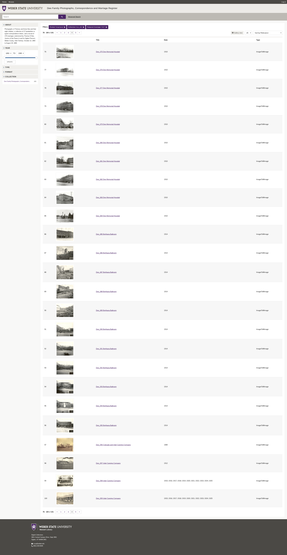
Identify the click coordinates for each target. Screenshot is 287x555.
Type (7, 67)
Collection (10, 77)
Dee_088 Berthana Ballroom (106, 291)
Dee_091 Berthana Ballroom (106, 349)
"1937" (96, 27)
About (8, 25)
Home (4, 2)
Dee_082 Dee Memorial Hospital (108, 179)
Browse (11, 2)
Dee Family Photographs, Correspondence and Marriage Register (82, 8)
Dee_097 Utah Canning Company (108, 463)
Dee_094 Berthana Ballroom (106, 406)
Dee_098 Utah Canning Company (108, 481)
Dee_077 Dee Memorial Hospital (108, 88)
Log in (284, 2)
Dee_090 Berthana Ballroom (106, 329)
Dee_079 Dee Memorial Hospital (108, 124)
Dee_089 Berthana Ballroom (106, 310)
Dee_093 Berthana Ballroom (106, 387)
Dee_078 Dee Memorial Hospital (108, 106)
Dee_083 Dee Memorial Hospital (108, 197)
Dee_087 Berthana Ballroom (106, 272)
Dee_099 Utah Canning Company (108, 498)
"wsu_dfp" (75, 27)
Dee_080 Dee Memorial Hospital (108, 143)
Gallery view (237, 33)
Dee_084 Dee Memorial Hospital (108, 216)
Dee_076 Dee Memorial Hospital (108, 70)
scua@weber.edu (38, 543)
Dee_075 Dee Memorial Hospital (108, 52)
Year (7, 48)
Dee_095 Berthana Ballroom (106, 425)
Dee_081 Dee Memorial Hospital (108, 161)
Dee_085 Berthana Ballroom (106, 234)
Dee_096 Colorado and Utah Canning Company (113, 445)
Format (8, 72)
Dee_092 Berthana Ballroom (106, 368)
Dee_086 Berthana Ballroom (106, 253)
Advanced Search (74, 17)
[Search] (62, 17)
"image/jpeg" (57, 27)
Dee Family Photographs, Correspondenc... (17, 81)
